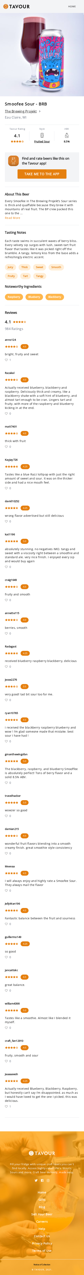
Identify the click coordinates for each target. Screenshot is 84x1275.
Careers (42, 1221)
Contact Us (42, 1236)
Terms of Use (42, 1251)
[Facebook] (42, 1179)
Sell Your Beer (42, 1214)
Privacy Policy (42, 1243)
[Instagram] (48, 1179)
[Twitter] (36, 1179)
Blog (42, 1207)
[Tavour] (42, 1151)
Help (42, 1229)
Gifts (42, 1200)
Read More (12, 218)
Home (72, 6)
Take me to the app (42, 174)
